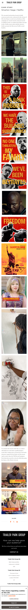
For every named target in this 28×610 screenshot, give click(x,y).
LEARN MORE (11, 595)
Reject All (14, 603)
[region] (14, 598)
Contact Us (14, 552)
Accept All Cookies (14, 607)
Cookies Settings (14, 598)
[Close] (26, 588)
